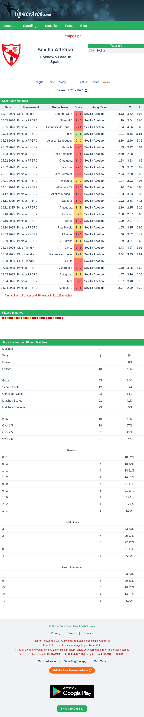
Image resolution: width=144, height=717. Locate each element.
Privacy (55, 633)
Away (62, 82)
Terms (72, 633)
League (38, 82)
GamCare (100, 661)
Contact (88, 633)
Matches (9, 26)
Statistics (51, 26)
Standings (30, 26)
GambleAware (47, 661)
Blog (83, 26)
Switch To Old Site (72, 708)
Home (51, 82)
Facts (69, 26)
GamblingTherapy (75, 661)
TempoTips (72, 36)
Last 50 (83, 82)
